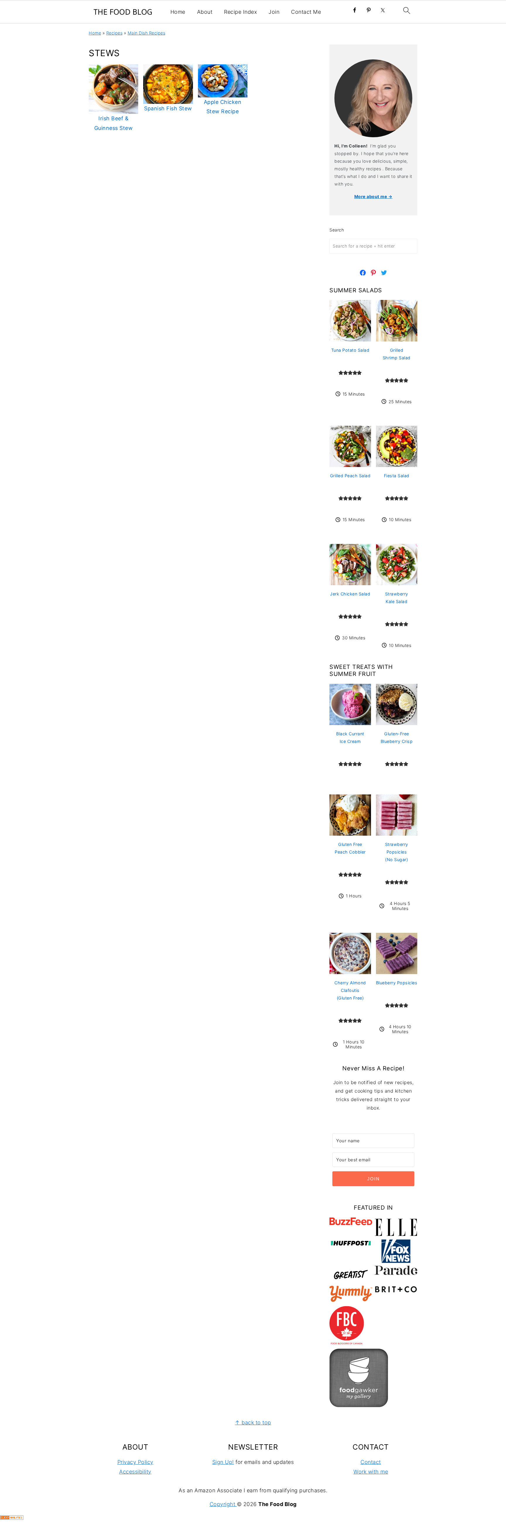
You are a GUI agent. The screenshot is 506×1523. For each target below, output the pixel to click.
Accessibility (135, 1472)
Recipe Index (240, 12)
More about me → (373, 196)
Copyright (223, 1504)
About (205, 12)
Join (274, 12)
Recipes (114, 32)
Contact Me (306, 12)
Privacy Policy (135, 1462)
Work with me (370, 1472)
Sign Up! (223, 1462)
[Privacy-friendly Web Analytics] (11, 1518)
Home (177, 12)
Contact (370, 1462)
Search (336, 229)
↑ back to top (253, 1422)
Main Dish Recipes (146, 32)
